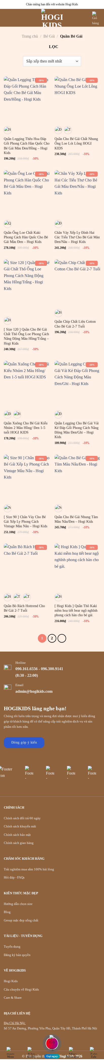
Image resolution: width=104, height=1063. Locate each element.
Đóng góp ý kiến (24, 742)
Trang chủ (30, 36)
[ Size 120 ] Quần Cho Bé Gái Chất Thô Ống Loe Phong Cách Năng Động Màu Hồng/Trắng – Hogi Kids (26, 336)
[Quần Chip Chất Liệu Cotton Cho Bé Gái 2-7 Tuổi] (77, 282)
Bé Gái (49, 36)
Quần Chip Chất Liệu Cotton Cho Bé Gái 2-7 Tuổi (75, 324)
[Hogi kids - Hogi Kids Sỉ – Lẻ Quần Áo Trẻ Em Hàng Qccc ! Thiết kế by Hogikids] (52, 18)
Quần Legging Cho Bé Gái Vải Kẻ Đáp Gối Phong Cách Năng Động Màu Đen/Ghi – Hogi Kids (77, 430)
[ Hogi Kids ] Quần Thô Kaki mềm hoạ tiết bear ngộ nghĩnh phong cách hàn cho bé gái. (76, 610)
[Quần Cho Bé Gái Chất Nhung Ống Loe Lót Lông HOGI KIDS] (77, 99)
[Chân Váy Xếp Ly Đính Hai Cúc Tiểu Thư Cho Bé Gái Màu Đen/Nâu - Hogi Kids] (77, 193)
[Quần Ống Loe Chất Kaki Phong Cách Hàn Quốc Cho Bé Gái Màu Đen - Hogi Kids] (26, 193)
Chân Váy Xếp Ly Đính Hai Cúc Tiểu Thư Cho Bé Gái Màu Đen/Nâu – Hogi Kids (77, 237)
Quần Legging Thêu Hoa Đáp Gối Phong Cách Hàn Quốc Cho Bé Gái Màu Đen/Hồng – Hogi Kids (26, 146)
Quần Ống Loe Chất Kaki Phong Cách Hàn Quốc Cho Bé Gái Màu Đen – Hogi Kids (26, 237)
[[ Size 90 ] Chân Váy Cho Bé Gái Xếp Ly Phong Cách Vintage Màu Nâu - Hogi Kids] (26, 478)
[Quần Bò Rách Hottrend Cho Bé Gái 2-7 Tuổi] (26, 567)
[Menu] (7, 17)
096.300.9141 (52, 669)
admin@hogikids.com (34, 691)
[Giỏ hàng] (96, 18)
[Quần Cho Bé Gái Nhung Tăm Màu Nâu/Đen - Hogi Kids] (77, 478)
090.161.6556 (26, 669)
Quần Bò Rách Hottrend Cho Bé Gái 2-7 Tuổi (24, 608)
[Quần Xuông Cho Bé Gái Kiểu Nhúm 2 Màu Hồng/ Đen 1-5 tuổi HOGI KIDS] (26, 384)
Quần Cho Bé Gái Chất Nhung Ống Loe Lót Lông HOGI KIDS (76, 143)
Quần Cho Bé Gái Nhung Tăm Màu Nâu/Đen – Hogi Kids (76, 519)
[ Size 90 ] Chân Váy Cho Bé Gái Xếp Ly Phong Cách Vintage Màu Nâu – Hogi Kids (25, 521)
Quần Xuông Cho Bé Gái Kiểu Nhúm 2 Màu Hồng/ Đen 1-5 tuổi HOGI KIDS (25, 427)
